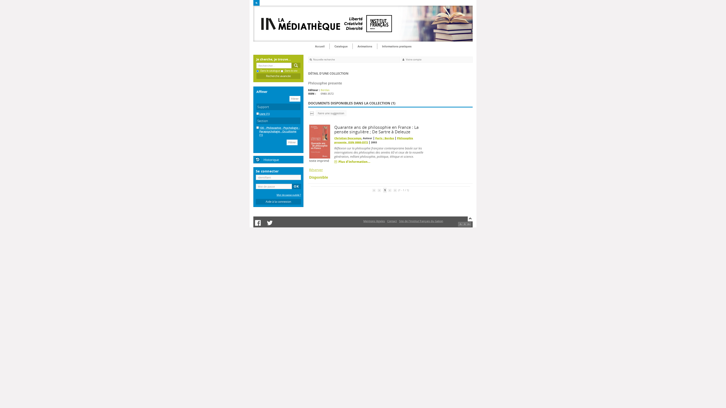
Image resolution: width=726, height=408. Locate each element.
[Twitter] (269, 222)
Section (262, 121)
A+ (469, 224)
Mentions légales (374, 221)
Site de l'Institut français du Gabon (421, 221)
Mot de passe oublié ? (289, 195)
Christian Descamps (347, 138)
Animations (365, 46)
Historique (271, 160)
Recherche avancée (278, 76)
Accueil (320, 46)
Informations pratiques (397, 46)
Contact (392, 221)
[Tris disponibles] (312, 113)
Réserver (316, 170)
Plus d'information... (354, 162)
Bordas (325, 90)
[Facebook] (257, 222)
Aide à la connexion (278, 202)
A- (461, 224)
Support (263, 107)
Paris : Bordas (384, 138)
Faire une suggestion (331, 113)
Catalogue (341, 46)
